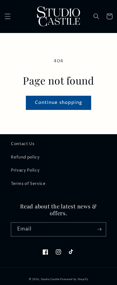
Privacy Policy (25, 170)
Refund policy (25, 157)
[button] (7, 16)
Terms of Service (28, 184)
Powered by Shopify (74, 279)
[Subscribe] (99, 229)
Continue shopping (58, 103)
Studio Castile (50, 279)
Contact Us (23, 144)
